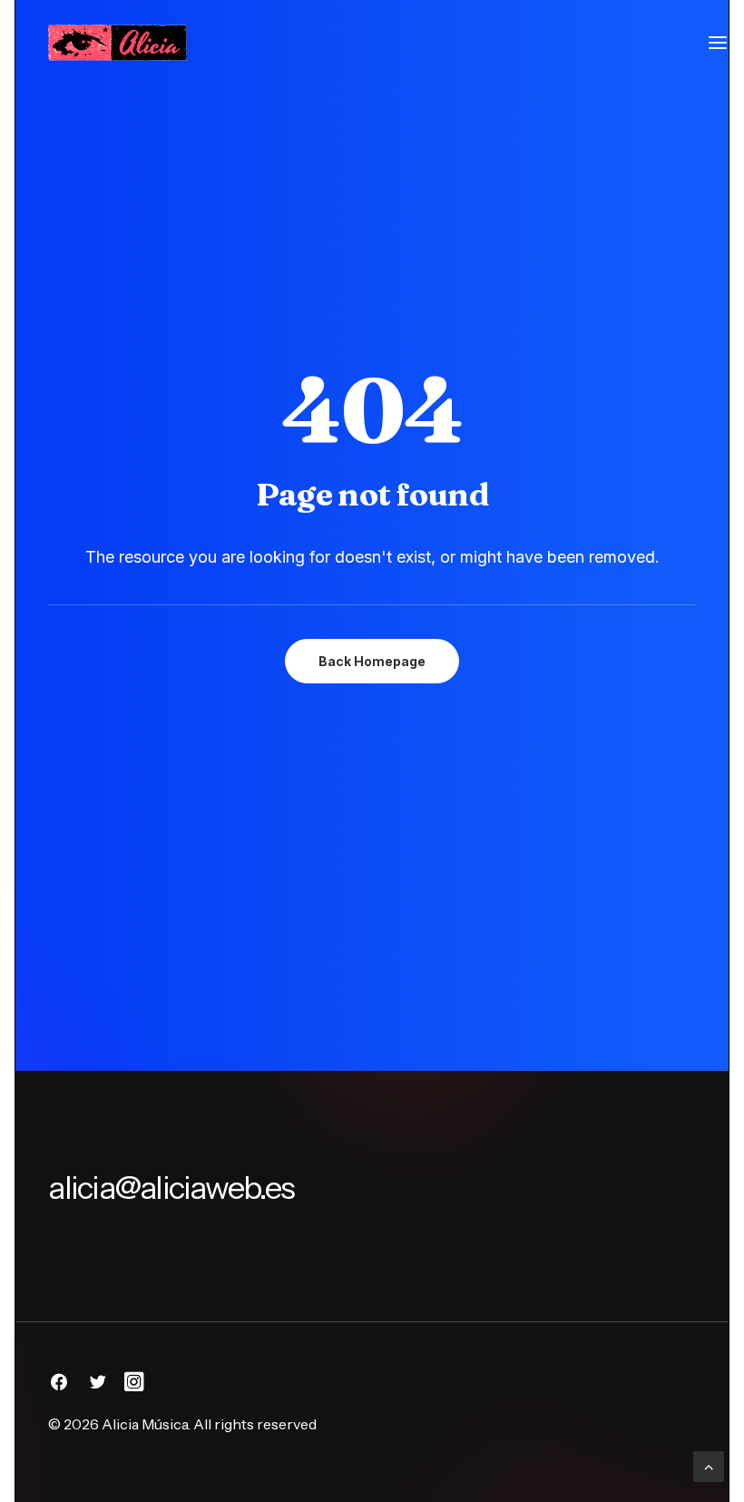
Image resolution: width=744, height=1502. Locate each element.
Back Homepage (372, 661)
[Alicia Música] (117, 43)
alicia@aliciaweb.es (171, 1187)
